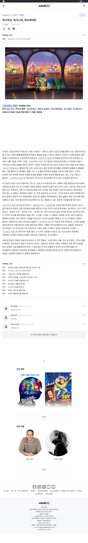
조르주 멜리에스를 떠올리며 (18, 294)
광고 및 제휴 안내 (23, 491)
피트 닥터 (10, 109)
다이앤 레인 (31, 109)
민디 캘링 (68, 109)
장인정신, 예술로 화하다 (16, 284)
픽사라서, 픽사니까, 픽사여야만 (19, 39)
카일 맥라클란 (56, 109)
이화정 (6, 24)
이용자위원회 (49, 494)
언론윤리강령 (39, 494)
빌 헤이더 (77, 109)
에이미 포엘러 (43, 109)
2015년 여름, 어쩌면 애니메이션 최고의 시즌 (24, 268)
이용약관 (79, 491)
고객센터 (32, 491)
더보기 (44, 417)
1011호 (82, 15)
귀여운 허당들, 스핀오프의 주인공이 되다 (22, 277)
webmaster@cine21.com (46, 527)
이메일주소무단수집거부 (68, 491)
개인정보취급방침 (43, 491)
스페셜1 (21, 15)
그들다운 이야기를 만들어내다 (19, 274)
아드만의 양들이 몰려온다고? (18, 280)
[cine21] (44, 6)
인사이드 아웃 (10, 105)
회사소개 (13, 491)
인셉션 (49, 205)
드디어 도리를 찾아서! (16, 287)
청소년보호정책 (54, 491)
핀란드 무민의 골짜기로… (17, 290)
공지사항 (6, 491)
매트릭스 (36, 205)
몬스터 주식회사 (9, 168)
